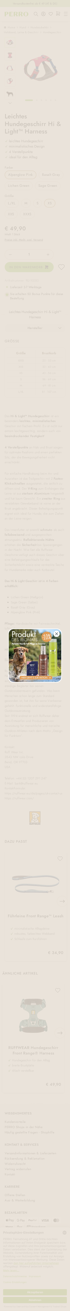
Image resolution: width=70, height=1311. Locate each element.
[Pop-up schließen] (56, 634)
